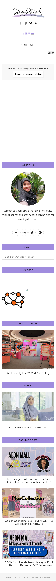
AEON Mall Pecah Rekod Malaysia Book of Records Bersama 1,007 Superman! (29, 564)
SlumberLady (20, 577)
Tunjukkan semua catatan (28, 74)
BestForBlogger (43, 577)
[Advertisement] (28, 126)
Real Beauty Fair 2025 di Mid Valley (28, 373)
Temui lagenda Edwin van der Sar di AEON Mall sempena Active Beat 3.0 (29, 481)
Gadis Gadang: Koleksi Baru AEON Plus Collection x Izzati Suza (29, 522)
